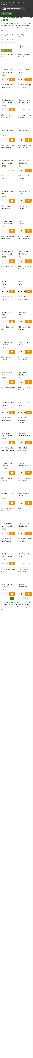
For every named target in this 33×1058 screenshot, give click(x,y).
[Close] (29, 3)
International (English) (13, 8)
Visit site (7, 13)
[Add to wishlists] (13, 55)
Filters (7, 50)
